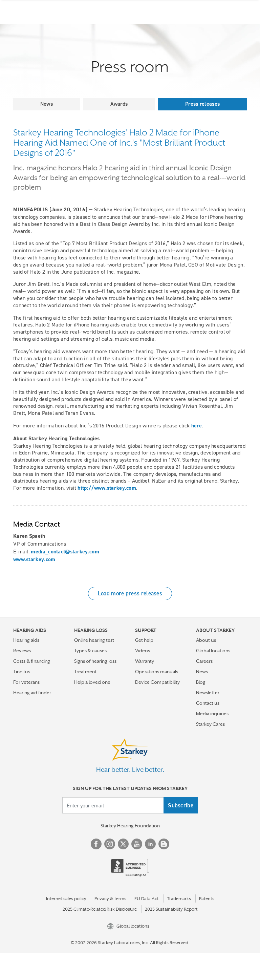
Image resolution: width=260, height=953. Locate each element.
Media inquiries (212, 713)
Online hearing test (94, 640)
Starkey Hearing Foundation (130, 825)
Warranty (144, 661)
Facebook (96, 844)
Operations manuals (156, 671)
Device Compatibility (157, 682)
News (46, 103)
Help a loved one (92, 682)
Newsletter (207, 692)
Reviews (22, 650)
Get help (144, 640)
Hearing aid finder (32, 692)
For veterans (26, 682)
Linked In (150, 844)
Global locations (213, 650)
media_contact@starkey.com (65, 551)
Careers (204, 661)
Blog (200, 682)
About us (206, 640)
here (196, 425)
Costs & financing (31, 661)
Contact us (207, 703)
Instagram (109, 844)
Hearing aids (26, 640)
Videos (142, 650)
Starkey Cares (210, 724)
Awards (119, 103)
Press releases (202, 103)
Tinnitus (21, 671)
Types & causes (90, 650)
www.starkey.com (34, 559)
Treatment (85, 671)
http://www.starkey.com (107, 487)
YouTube (136, 844)
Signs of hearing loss (95, 661)
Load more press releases (130, 593)
